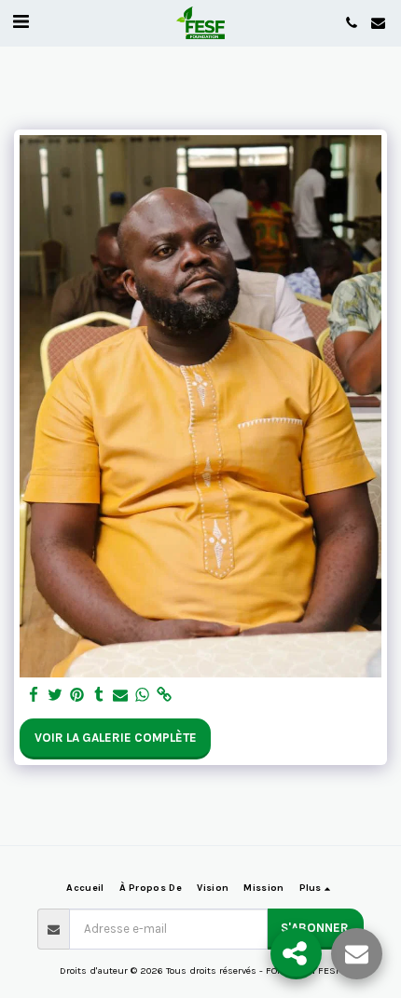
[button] (20, 22)
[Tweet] (55, 695)
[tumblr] (98, 695)
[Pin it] (77, 695)
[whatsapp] (142, 695)
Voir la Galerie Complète (116, 738)
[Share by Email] (121, 695)
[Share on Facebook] (34, 695)
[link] (164, 695)
